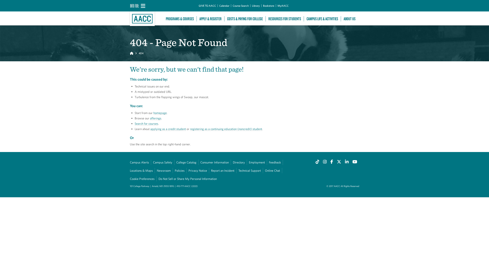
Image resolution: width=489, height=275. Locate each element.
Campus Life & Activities (322, 19)
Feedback (275, 162)
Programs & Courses (180, 19)
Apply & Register (210, 19)
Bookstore (268, 5)
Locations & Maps (141, 170)
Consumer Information (214, 162)
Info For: (134, 5)
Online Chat (272, 170)
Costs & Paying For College (245, 19)
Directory (239, 162)
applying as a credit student (168, 129)
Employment (257, 162)
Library (256, 5)
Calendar (224, 5)
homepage (160, 113)
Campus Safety (162, 162)
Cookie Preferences (142, 178)
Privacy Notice (198, 170)
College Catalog (186, 162)
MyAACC (283, 5)
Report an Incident (222, 170)
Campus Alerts (139, 162)
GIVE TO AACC (207, 5)
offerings (155, 118)
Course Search (241, 5)
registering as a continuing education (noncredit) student (226, 129)
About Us (349, 19)
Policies (180, 170)
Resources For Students (284, 19)
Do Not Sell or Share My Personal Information (188, 178)
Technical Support (249, 170)
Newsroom (164, 170)
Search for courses (146, 123)
